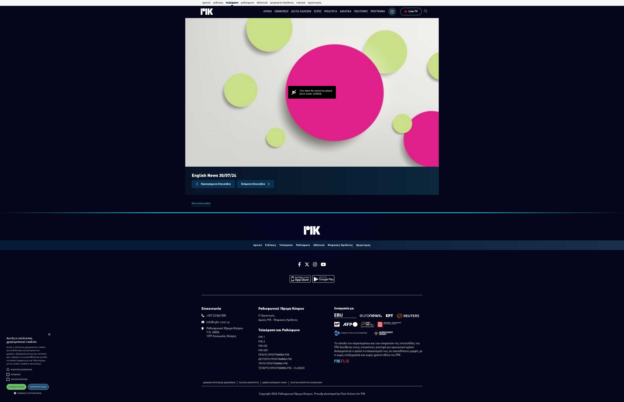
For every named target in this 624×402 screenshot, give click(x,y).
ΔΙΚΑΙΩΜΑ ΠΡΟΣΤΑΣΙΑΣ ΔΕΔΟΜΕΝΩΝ (219, 383)
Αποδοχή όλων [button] (16, 387)
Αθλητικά (319, 245)
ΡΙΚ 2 (261, 341)
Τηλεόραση (286, 245)
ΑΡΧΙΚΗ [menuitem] (267, 11)
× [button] (49, 334)
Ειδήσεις (270, 245)
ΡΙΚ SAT (263, 350)
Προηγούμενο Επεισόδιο (215, 184)
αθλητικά (262, 3)
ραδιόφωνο (247, 3)
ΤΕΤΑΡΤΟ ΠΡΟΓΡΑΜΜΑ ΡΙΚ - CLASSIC (281, 368)
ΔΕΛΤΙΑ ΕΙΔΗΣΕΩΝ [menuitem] (301, 11)
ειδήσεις (218, 3)
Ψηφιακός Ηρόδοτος (340, 245)
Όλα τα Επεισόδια (201, 203)
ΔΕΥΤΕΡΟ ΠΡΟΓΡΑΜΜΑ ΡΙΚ (275, 359)
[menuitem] (425, 11)
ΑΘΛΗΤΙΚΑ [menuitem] (345, 11)
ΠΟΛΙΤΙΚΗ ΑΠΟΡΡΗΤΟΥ (249, 383)
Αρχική (257, 245)
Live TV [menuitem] (413, 11)
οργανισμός (314, 3)
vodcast (300, 3)
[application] (312, 92)
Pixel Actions (348, 394)
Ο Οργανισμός (266, 315)
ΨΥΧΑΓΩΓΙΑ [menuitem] (330, 11)
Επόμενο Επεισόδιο (253, 184)
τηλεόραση (232, 3)
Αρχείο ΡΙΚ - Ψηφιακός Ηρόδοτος (278, 320)
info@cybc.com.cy (217, 322)
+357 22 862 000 (216, 315)
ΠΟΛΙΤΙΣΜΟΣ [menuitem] (361, 11)
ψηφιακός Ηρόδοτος (282, 3)
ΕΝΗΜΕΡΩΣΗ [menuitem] (281, 11)
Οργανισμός (363, 245)
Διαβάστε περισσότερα (31, 363)
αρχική (206, 3)
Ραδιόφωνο (303, 245)
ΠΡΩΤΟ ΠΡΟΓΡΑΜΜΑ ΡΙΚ (273, 355)
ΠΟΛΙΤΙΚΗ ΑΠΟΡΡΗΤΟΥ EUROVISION (306, 383)
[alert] (27, 365)
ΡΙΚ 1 (261, 337)
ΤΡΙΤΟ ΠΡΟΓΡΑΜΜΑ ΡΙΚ (273, 363)
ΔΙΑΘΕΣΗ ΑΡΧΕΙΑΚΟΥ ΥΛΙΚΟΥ (274, 383)
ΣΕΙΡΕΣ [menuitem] (318, 11)
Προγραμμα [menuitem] (378, 11)
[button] (8, 369)
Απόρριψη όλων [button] (38, 387)
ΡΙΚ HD (262, 346)
